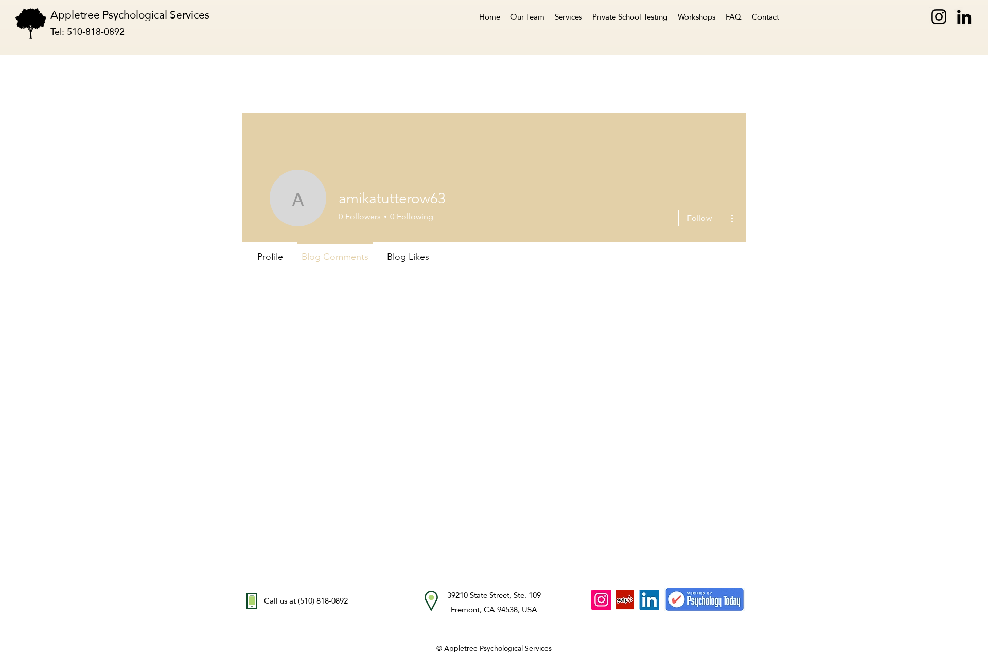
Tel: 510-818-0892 (87, 31)
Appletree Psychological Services (136, 15)
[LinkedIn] (964, 17)
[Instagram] (939, 17)
